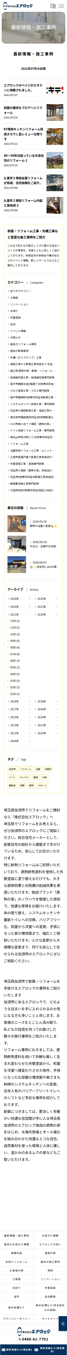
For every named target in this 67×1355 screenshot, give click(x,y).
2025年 (41, 599)
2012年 (41, 725)
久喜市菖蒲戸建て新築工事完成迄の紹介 (33, 457)
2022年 (41, 607)
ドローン (42, 785)
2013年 (14, 725)
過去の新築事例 (19, 351)
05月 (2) (15, 667)
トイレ (12, 777)
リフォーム (25, 769)
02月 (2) (15, 687)
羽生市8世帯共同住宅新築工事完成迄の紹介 (33, 477)
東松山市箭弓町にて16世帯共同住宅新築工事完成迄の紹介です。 (33, 437)
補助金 (12, 785)
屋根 (36, 777)
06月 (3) (15, 660)
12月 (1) (15, 621)
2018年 (41, 701)
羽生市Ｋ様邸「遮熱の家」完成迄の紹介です (33, 470)
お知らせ (15, 337)
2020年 (41, 614)
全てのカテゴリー (20, 291)
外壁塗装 (15, 317)
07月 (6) (15, 654)
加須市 (12, 769)
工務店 (14, 297)
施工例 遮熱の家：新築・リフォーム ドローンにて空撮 (33, 371)
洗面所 (48, 769)
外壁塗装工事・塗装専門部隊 (27, 463)
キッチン (24, 777)
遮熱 (31, 785)
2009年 (14, 741)
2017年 (14, 709)
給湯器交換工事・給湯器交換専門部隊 (32, 377)
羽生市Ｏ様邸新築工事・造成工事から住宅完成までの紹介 (33, 410)
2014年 (41, 717)
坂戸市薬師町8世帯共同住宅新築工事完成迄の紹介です (33, 397)
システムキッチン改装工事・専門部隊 (32, 404)
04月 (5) (15, 674)
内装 (44, 777)
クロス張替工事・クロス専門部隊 (29, 390)
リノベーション (19, 304)
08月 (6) (15, 647)
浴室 (38, 769)
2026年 (14, 599)
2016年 (41, 709)
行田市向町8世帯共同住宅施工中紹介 (31, 490)
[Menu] (61, 6)
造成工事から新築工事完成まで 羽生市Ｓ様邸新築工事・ (33, 364)
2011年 (14, 733)
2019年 (14, 701)
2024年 (14, 607)
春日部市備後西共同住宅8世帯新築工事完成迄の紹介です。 (33, 417)
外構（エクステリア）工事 (26, 357)
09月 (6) (15, 641)
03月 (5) (15, 681)
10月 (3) (15, 634)
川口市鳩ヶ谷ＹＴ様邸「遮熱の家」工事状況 (33, 424)
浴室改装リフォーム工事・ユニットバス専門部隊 (33, 450)
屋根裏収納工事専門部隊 (24, 483)
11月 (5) (15, 627)
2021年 (14, 614)
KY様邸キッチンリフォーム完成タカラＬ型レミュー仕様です (23, 134)
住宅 (12, 324)
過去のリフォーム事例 (23, 344)
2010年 (41, 733)
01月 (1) (15, 694)
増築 (22, 785)
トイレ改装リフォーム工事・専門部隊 (32, 430)
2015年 (14, 717)
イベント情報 (18, 331)
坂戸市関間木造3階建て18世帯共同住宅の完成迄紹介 (33, 384)
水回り (14, 311)
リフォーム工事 (19, 444)
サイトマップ (50, 1318)
